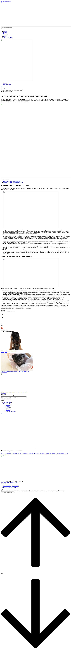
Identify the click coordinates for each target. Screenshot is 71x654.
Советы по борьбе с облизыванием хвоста (13, 182)
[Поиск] (14, 492)
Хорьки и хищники (7, 37)
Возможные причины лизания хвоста (12, 181)
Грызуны (5, 35)
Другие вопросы (7, 402)
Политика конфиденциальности (11, 486)
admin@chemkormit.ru (13, 482)
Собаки (5, 31)
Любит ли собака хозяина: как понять (25, 453)
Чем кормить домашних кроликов (58, 453)
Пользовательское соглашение (10, 487)
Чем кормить (6, 403)
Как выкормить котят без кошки (8, 453)
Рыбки (4, 36)
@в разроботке (4, 482)
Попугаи (5, 33)
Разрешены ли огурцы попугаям (42, 453)
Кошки (5, 32)
